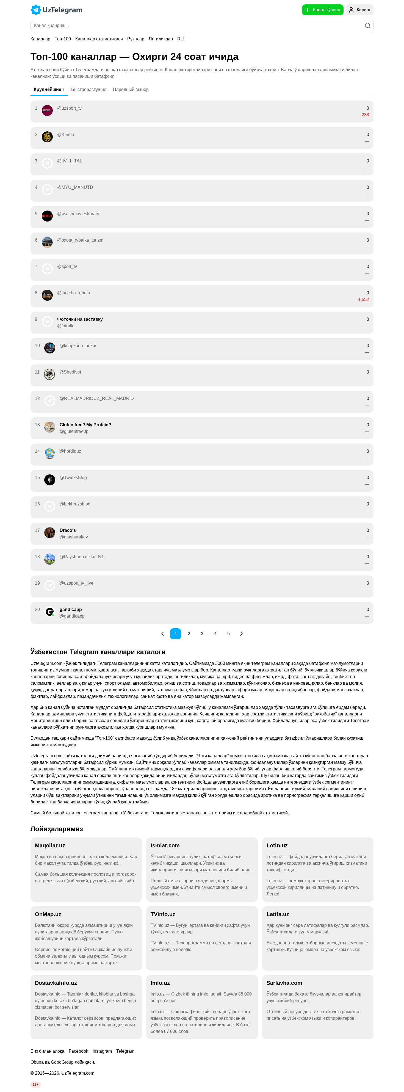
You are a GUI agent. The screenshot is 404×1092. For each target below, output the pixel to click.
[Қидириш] (367, 25)
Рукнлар (135, 39)
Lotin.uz (277, 845)
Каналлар (40, 39)
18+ (35, 1085)
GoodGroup (62, 1062)
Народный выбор (131, 89)
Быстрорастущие (88, 89)
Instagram (102, 1051)
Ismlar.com (165, 845)
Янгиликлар (161, 39)
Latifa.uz (278, 914)
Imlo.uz (160, 983)
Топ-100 (63, 39)
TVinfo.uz (163, 914)
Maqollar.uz (50, 845)
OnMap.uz (48, 914)
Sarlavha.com (284, 983)
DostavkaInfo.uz (56, 983)
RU (180, 39)
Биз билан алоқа (47, 1051)
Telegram (125, 1051)
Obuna (37, 1062)
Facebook (78, 1051)
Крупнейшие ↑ (49, 89)
